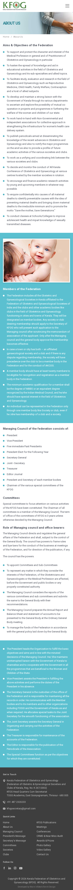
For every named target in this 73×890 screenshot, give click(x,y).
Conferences (44, 831)
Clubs (6, 854)
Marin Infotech (36, 887)
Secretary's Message (14, 840)
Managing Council (12, 831)
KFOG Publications (46, 822)
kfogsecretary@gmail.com (21, 808)
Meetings (42, 827)
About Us (8, 827)
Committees (9, 845)
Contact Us (43, 854)
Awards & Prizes (45, 840)
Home (6, 37)
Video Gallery (44, 849)
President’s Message (14, 836)
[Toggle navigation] (67, 5)
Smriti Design (49, 887)
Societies (8, 849)
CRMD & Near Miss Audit (50, 836)
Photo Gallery (44, 845)
